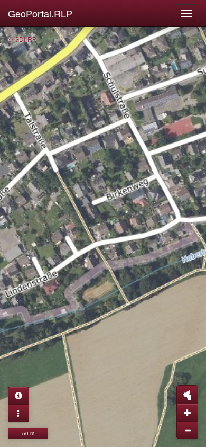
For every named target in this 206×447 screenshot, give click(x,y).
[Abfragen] (18, 396)
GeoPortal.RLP (40, 13)
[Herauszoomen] (187, 430)
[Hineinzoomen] (187, 413)
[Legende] (18, 413)
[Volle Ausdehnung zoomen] (187, 394)
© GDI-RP (22, 38)
